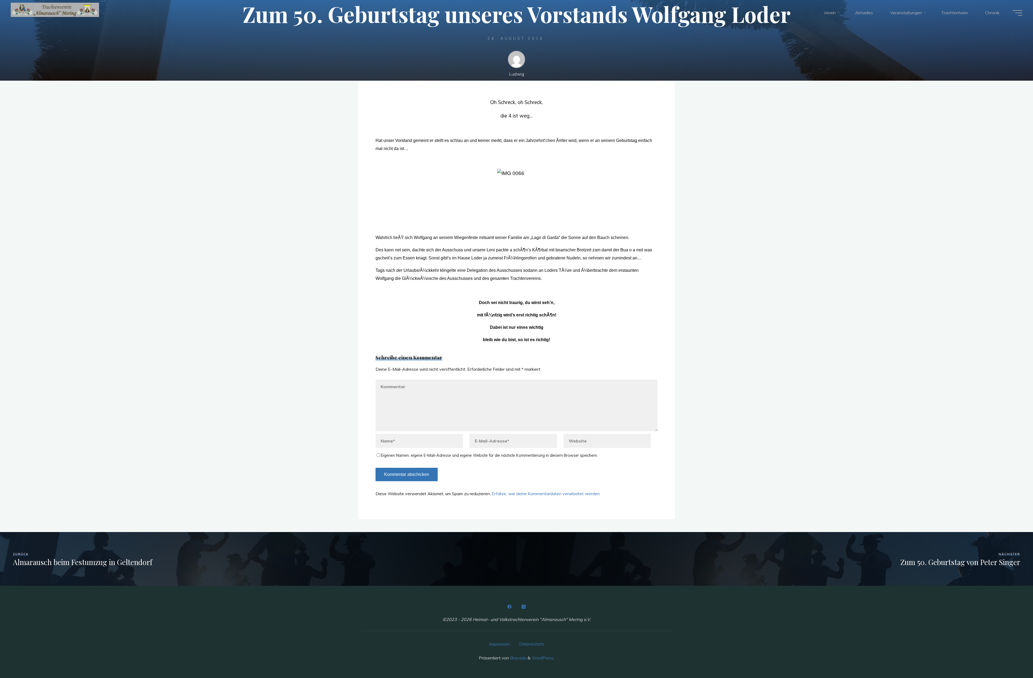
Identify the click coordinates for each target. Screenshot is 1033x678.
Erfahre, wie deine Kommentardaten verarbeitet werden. (546, 493)
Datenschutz (531, 644)
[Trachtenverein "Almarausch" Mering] (55, 10)
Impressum (499, 644)
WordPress (542, 658)
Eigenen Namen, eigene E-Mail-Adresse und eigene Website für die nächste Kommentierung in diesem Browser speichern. (489, 455)
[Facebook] (509, 607)
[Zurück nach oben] (1012, 657)
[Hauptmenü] (1017, 13)
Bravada (517, 658)
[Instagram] (523, 607)
